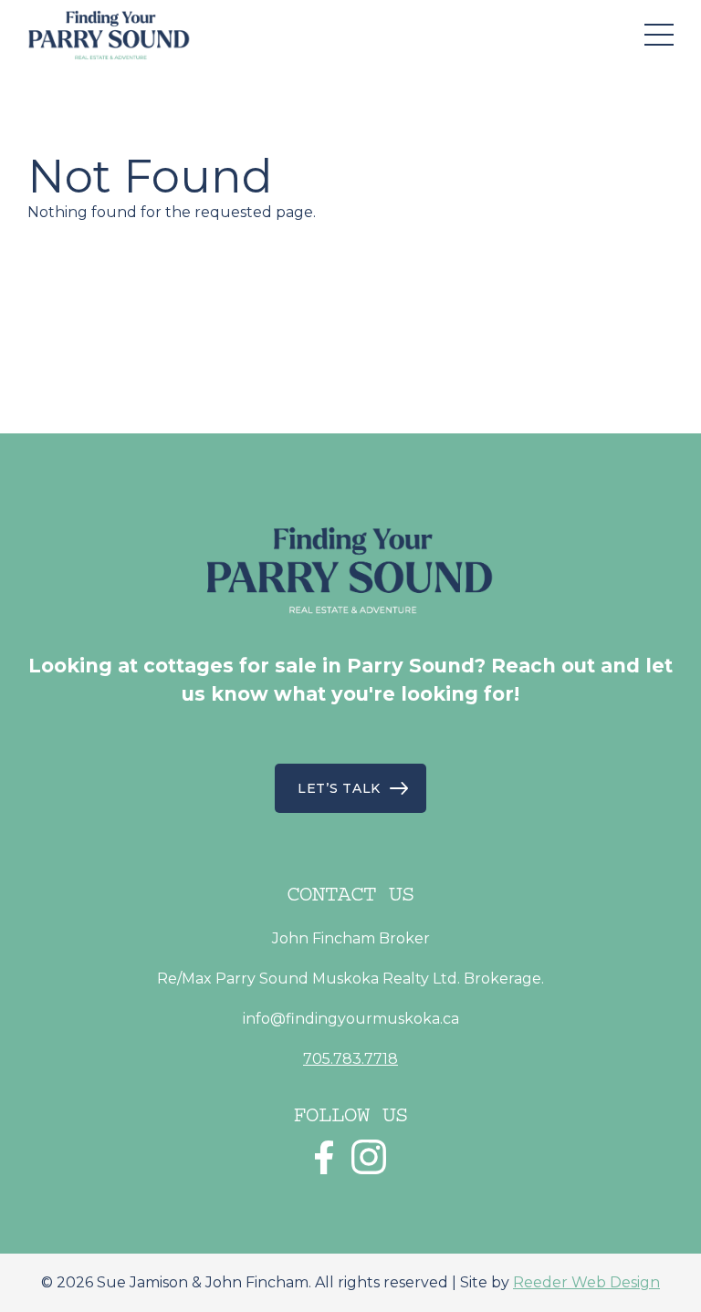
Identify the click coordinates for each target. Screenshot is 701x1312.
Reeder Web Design (586, 1282)
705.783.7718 (350, 1058)
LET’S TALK (339, 788)
